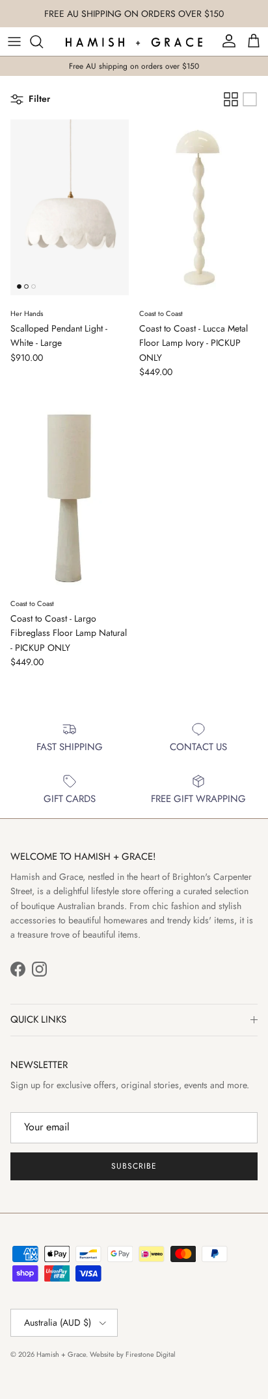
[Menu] (14, 41)
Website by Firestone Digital (133, 1354)
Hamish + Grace (61, 1354)
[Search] (43, 41)
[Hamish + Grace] (134, 41)
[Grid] (231, 99)
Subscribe (134, 1166)
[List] (250, 99)
